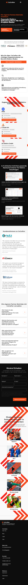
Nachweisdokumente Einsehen (9, 119)
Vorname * (4, 376)
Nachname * (17, 376)
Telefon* (4, 381)
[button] (20, 2)
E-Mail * (16, 381)
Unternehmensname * (8, 387)
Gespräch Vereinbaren (5, 29)
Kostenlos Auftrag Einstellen (19, 30)
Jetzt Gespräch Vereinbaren (14, 62)
